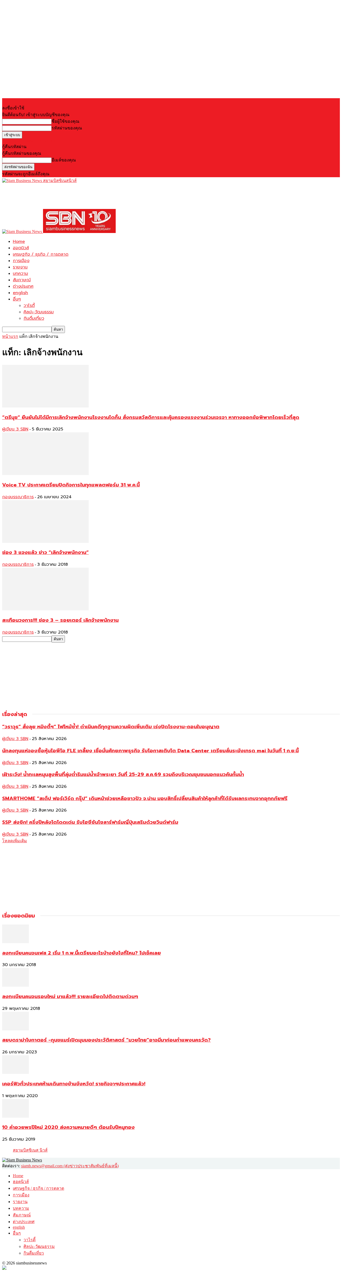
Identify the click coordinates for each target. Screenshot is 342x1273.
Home (19, 241)
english (20, 293)
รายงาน (20, 267)
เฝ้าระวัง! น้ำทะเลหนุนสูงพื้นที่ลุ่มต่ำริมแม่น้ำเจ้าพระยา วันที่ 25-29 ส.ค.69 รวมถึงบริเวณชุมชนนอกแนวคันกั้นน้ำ (123, 774)
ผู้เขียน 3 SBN (15, 429)
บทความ (20, 273)
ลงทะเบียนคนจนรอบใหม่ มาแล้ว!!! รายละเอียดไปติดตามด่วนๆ (70, 996)
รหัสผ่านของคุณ (67, 128)
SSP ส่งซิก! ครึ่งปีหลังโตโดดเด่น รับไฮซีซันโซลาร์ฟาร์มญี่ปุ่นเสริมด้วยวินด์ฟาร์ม (90, 822)
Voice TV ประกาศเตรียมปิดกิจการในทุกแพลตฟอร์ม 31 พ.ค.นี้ (71, 485)
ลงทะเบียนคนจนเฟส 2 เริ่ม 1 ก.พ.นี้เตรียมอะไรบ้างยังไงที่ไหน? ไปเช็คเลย (81, 953)
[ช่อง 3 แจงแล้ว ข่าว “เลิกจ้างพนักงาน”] (45, 541)
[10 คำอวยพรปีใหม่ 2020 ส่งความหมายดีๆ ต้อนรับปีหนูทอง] (15, 1116)
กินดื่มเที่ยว (34, 318)
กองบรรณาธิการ (18, 497)
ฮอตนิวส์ (21, 248)
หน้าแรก (10, 336)
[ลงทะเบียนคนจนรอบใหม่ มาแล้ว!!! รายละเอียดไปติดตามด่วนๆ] (15, 985)
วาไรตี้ (29, 305)
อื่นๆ (17, 299)
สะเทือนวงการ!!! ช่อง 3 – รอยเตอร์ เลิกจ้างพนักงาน (60, 620)
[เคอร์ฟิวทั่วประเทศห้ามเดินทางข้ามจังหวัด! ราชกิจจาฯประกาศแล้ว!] (15, 1072)
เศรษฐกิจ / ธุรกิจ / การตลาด (40, 254)
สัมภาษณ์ (22, 280)
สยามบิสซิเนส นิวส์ (30, 1150)
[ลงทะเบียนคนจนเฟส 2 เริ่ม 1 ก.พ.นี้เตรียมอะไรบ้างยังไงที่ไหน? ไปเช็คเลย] (15, 941)
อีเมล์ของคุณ (64, 160)
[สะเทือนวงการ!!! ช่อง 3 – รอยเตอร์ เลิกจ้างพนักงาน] (45, 609)
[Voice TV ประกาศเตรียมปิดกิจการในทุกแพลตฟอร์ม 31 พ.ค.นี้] (45, 473)
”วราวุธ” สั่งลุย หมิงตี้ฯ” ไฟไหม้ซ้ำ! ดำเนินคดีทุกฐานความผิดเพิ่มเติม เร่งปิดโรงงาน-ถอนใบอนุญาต (110, 726)
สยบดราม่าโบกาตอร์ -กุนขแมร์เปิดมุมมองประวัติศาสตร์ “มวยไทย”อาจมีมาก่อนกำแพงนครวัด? (106, 1040)
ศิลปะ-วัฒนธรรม (39, 312)
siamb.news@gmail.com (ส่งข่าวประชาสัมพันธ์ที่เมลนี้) (70, 1166)
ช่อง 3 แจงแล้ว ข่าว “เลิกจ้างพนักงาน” (45, 552)
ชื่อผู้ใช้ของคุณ (65, 121)
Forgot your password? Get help (29, 141)
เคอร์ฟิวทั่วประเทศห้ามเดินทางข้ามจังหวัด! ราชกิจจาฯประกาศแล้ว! (73, 1084)
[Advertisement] (99, 196)
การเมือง (21, 261)
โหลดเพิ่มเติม (14, 841)
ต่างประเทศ (23, 286)
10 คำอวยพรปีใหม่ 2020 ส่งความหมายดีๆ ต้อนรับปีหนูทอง (68, 1127)
